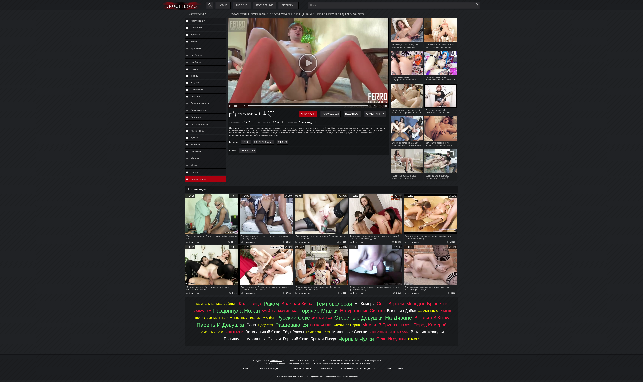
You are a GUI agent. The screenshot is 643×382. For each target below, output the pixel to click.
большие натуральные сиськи (252, 339)
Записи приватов (200, 103)
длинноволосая (322, 317)
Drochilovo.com (276, 361)
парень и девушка (220, 325)
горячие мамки (318, 310)
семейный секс (211, 332)
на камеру (364, 303)
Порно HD (196, 27)
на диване (398, 317)
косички (446, 310)
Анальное (196, 117)
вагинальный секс (262, 332)
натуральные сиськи (362, 310)
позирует (405, 324)
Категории (288, 5)
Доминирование (199, 110)
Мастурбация (198, 20)
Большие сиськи (199, 124)
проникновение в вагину (213, 317)
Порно (194, 172)
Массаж (195, 158)
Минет (194, 41)
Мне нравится (232, 114)
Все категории (198, 179)
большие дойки (401, 310)
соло (251, 324)
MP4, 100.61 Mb (247, 150)
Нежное (195, 69)
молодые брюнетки (426, 303)
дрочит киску (428, 310)
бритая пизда (323, 339)
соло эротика (378, 331)
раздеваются (291, 325)
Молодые (196, 144)
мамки (369, 324)
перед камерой (430, 324)
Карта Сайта (395, 368)
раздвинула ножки (236, 310)
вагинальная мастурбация (216, 303)
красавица (250, 303)
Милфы (268, 317)
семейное (268, 310)
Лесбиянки (196, 55)
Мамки (194, 165)
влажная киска (297, 303)
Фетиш (194, 75)
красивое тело (201, 310)
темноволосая (334, 303)
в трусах (387, 324)
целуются (265, 325)
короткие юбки (398, 331)
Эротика (195, 34)
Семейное (196, 151)
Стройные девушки (358, 317)
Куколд (194, 137)
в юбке (413, 339)
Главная (245, 368)
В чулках (195, 82)
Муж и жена (197, 130)
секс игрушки (391, 338)
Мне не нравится (262, 114)
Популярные (264, 5)
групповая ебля (318, 332)
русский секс (293, 317)
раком (271, 303)
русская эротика (320, 324)
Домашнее (196, 96)
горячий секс (295, 339)
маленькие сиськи (349, 332)
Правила (326, 368)
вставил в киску (431, 317)
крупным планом (247, 317)
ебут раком (293, 332)
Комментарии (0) (375, 114)
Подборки (196, 62)
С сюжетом (197, 89)
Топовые (241, 5)
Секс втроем (390, 303)
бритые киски (234, 331)
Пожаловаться (330, 114)
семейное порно (347, 325)
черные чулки (356, 339)
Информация (308, 114)
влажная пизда (287, 310)
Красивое (196, 48)
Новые (223, 5)
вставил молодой (427, 332)
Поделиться (352, 114)
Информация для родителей (359, 368)
